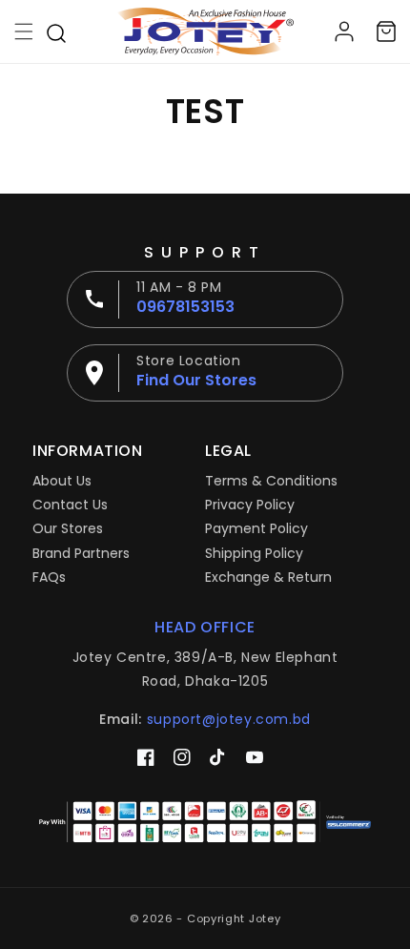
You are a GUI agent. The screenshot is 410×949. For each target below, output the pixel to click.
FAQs (49, 577)
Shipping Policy (254, 553)
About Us (62, 480)
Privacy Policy (250, 504)
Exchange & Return (268, 577)
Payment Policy (256, 528)
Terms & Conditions (271, 480)
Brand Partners (81, 553)
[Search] (56, 31)
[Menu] (24, 31)
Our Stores (67, 528)
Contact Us (70, 504)
